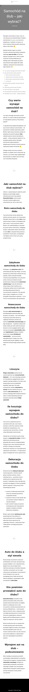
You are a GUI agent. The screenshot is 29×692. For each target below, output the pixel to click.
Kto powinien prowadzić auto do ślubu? (15, 92)
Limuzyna (8, 81)
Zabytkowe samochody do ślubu (14, 77)
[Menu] (26, 2)
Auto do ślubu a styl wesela (11, 90)
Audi (17, 40)
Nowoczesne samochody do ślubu (15, 79)
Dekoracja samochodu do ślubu (12, 87)
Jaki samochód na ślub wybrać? (12, 73)
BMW (21, 40)
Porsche (13, 40)
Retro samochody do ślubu (13, 75)
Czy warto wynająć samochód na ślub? (14, 71)
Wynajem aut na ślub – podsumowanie (14, 94)
